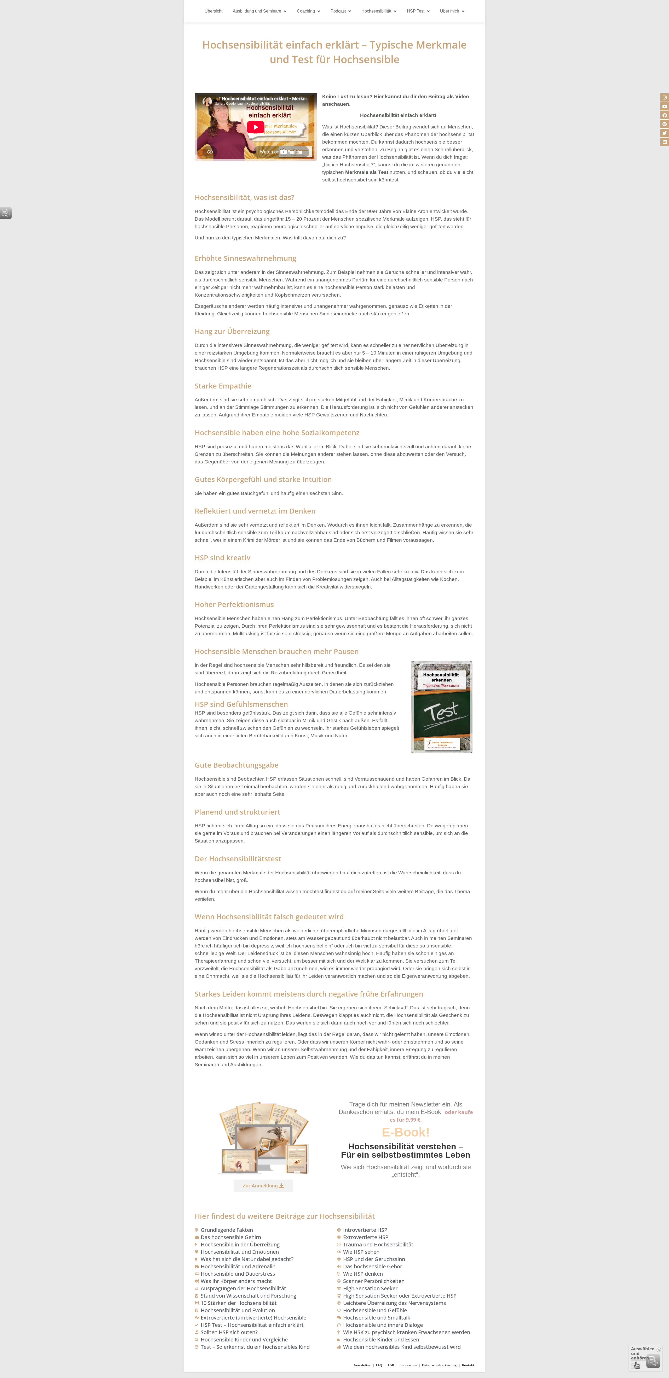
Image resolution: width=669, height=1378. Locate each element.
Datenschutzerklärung (439, 1365)
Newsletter (362, 1365)
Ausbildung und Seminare (257, 11)
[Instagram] (664, 97)
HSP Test (415, 11)
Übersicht (213, 11)
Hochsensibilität (376, 11)
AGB (391, 1365)
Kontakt (468, 1365)
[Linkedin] (664, 141)
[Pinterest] (664, 124)
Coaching (306, 11)
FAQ (379, 1365)
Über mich (449, 11)
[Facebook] (664, 115)
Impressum (408, 1365)
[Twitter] (664, 132)
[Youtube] (664, 106)
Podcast (338, 11)
